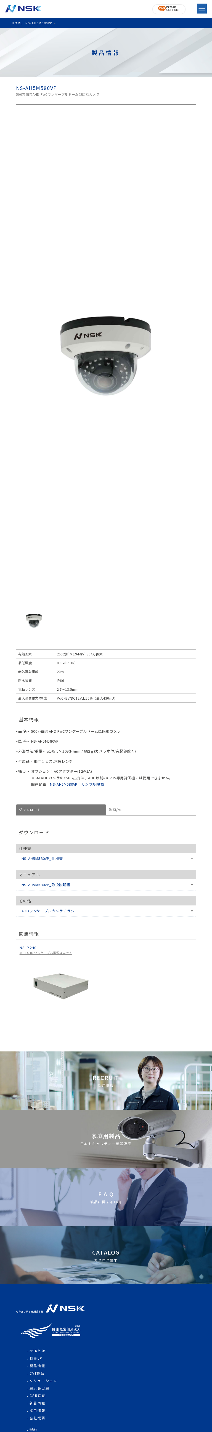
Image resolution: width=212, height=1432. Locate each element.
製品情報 (38, 1365)
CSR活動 (38, 1395)
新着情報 (38, 1403)
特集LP (36, 1358)
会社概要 (38, 1417)
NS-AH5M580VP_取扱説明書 (46, 884)
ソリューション (43, 1380)
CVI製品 (37, 1373)
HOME (17, 23)
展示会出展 (39, 1388)
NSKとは (38, 1350)
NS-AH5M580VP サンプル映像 (77, 784)
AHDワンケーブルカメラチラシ (48, 910)
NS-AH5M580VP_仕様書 (42, 858)
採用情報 (38, 1410)
